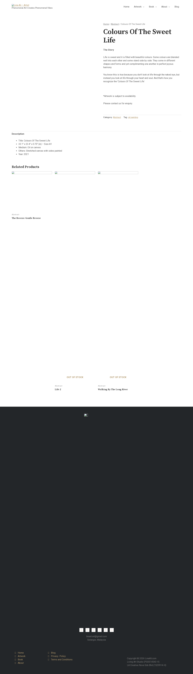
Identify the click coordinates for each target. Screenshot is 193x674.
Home (126, 6)
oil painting (133, 117)
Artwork (138, 6)
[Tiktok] (112, 630)
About (164, 6)
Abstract (115, 24)
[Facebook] (87, 630)
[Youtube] (106, 630)
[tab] (18, 134)
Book (151, 6)
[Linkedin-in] (94, 630)
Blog (176, 6)
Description (18, 134)
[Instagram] (81, 630)
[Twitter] (100, 630)
